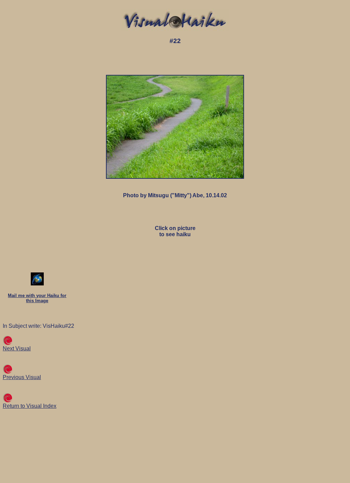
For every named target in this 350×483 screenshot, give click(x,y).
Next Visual (17, 348)
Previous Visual (22, 377)
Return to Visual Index (29, 406)
